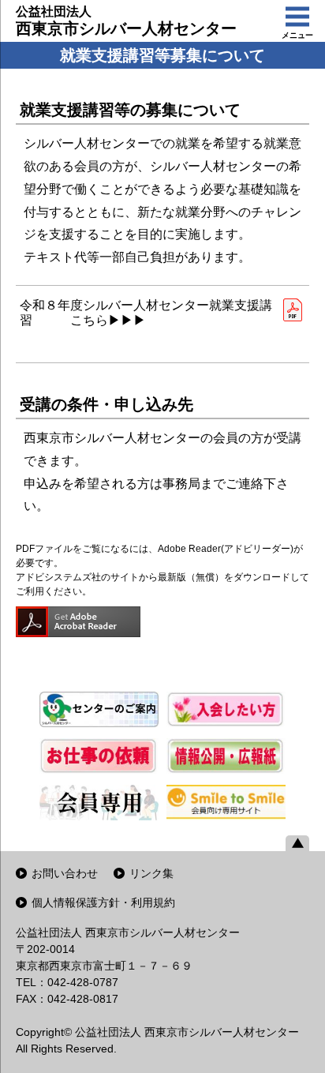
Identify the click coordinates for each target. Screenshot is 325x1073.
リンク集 (151, 873)
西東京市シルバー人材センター (126, 21)
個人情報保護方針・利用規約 (103, 902)
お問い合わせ (65, 873)
